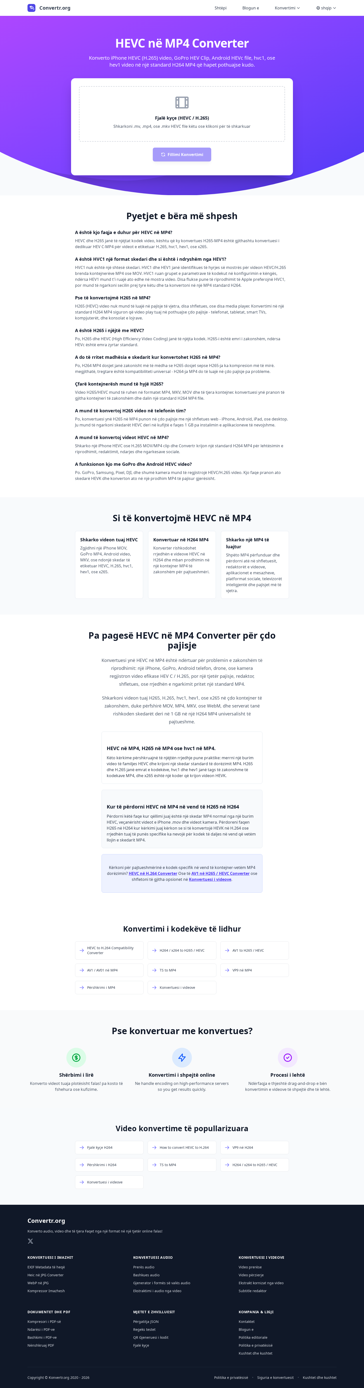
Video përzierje (251, 1275)
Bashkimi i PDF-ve (42, 1337)
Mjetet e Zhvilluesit (154, 1311)
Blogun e (250, 8)
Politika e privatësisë (256, 1345)
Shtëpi (221, 8)
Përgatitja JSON (146, 1321)
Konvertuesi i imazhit (50, 1257)
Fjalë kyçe (141, 1345)
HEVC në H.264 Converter (153, 873)
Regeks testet (144, 1329)
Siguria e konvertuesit (275, 1377)
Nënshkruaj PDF (40, 1345)
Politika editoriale (253, 1337)
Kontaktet (247, 1321)
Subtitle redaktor (253, 1290)
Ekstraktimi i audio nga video (157, 1290)
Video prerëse (250, 1267)
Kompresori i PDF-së (44, 1321)
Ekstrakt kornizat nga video (261, 1283)
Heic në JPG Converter (45, 1275)
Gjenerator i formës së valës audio (161, 1283)
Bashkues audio (146, 1275)
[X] (30, 1241)
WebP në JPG (38, 1283)
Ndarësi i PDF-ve (41, 1329)
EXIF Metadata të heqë (46, 1267)
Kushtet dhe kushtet (255, 1353)
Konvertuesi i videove (210, 879)
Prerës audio (143, 1267)
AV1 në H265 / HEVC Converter (220, 873)
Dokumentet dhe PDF (49, 1311)
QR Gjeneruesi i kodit (150, 1337)
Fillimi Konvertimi (185, 154)
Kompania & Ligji (256, 1311)
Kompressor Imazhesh (46, 1290)
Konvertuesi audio (153, 1257)
